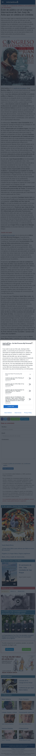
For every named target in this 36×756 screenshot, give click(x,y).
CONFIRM (11, 406)
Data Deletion (8, 412)
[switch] (29, 378)
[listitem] (18, 374)
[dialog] (18, 378)
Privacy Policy (28, 412)
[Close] (32, 343)
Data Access (18, 412)
